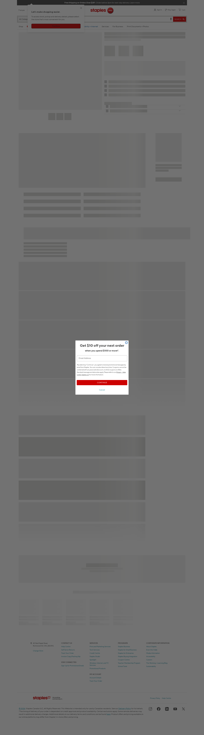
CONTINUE (102, 382)
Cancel (102, 390)
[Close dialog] (126, 342)
